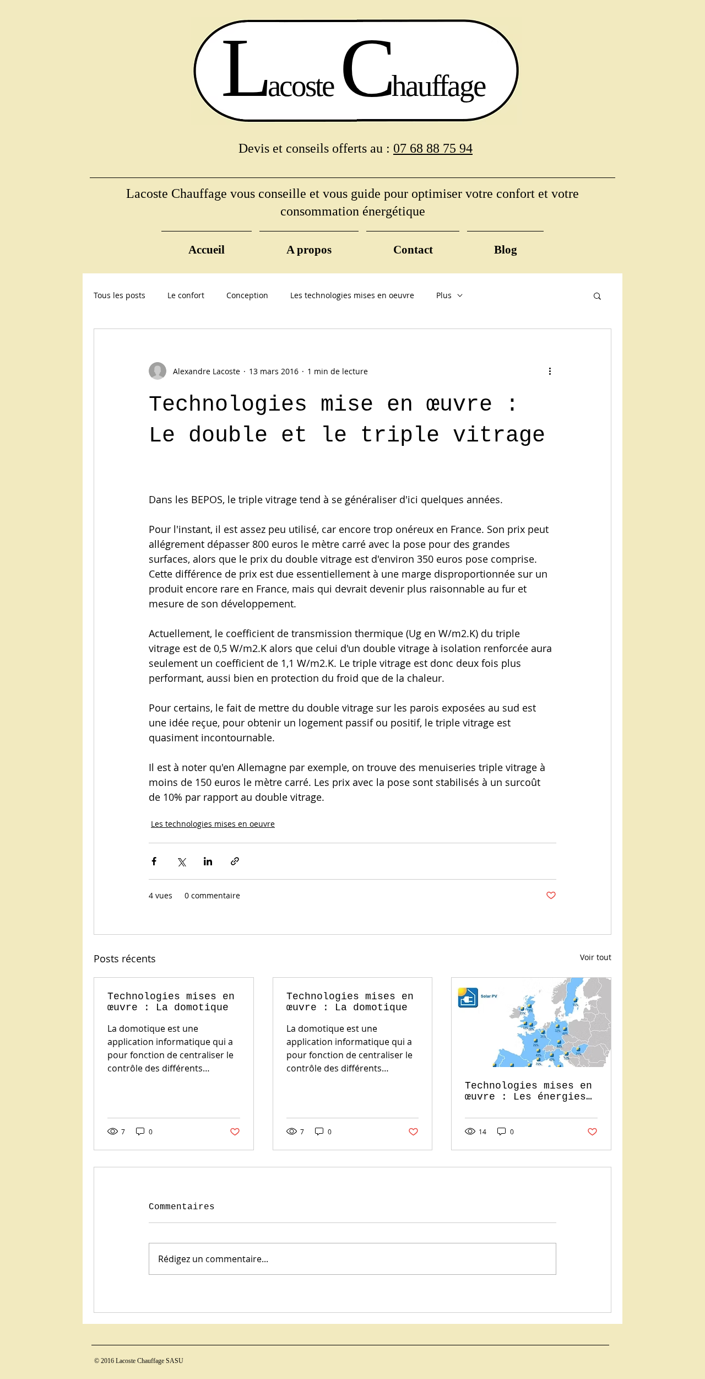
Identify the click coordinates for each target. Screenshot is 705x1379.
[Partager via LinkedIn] (208, 861)
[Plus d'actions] (549, 371)
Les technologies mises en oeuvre (352, 295)
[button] (597, 295)
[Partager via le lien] (235, 861)
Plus (444, 295)
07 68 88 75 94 (433, 148)
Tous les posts (119, 295)
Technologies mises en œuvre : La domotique (171, 1002)
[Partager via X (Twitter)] (181, 861)
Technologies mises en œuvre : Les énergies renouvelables (528, 1091)
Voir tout (595, 957)
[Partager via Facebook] (154, 861)
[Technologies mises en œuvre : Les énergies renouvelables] (531, 1022)
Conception (247, 295)
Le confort (185, 295)
